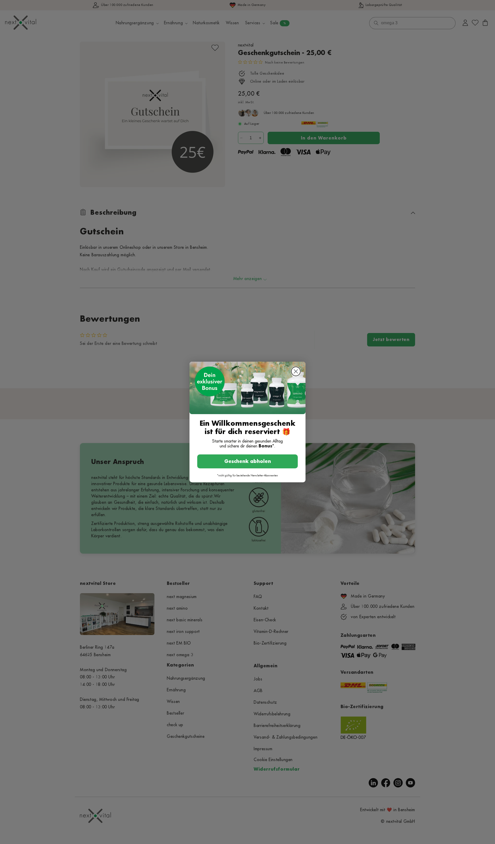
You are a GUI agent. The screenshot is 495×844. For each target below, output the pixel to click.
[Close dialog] (295, 371)
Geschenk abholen (247, 461)
